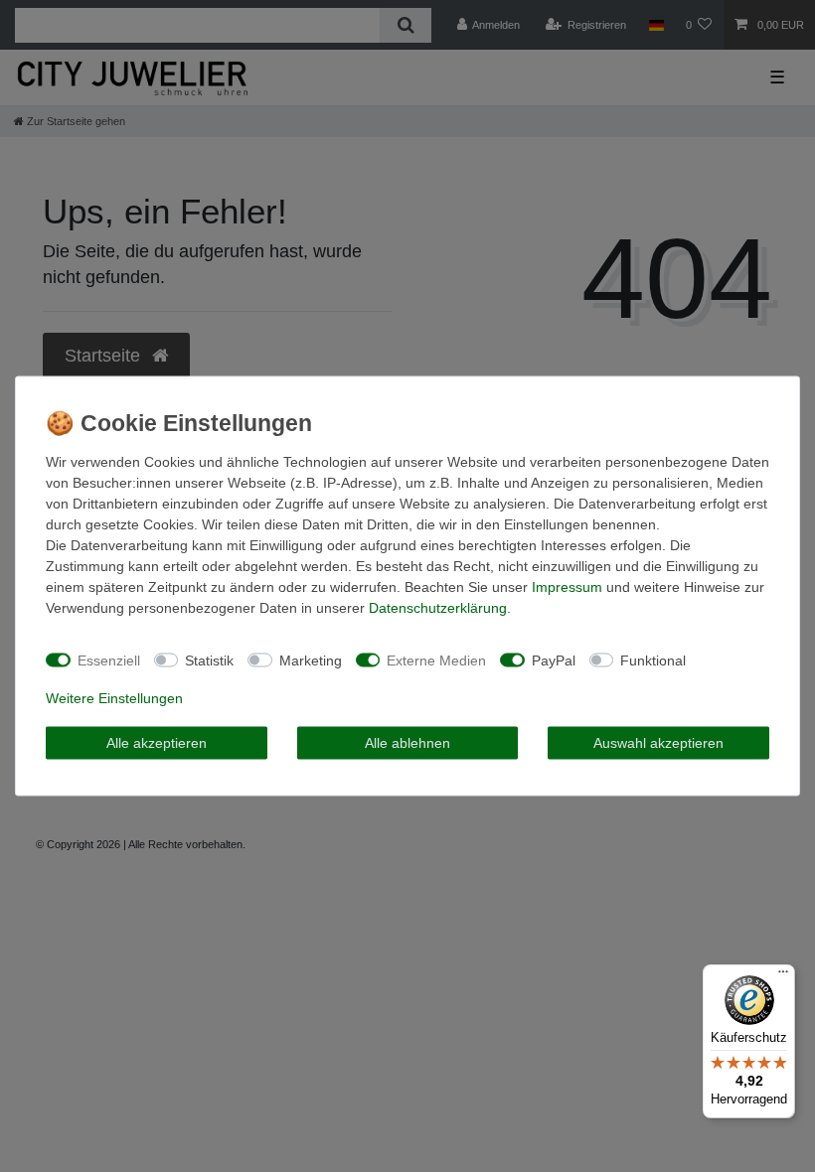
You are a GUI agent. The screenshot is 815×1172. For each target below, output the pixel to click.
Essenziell (109, 659)
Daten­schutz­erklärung (438, 608)
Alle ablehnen (407, 742)
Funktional (653, 659)
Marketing (310, 659)
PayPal (553, 659)
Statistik (209, 659)
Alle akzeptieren (156, 742)
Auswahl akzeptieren (658, 742)
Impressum (567, 587)
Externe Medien (436, 659)
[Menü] (783, 976)
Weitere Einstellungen (114, 698)
